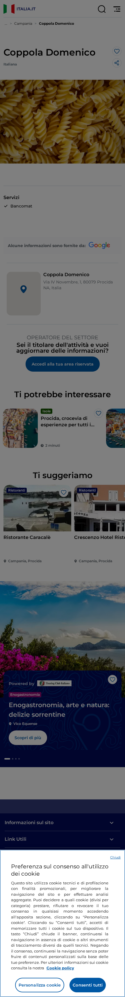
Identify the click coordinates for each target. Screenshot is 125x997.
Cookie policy (60, 968)
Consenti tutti (88, 985)
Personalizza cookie (40, 985)
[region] (62, 923)
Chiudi (115, 857)
